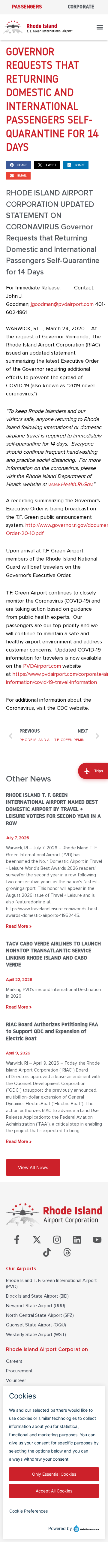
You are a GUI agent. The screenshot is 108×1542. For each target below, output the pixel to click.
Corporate (81, 7)
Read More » (19, 926)
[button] (100, 27)
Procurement (19, 1371)
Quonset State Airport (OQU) (36, 1325)
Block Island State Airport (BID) (37, 1296)
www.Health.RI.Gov (70, 484)
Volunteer (16, 1380)
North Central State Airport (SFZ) (40, 1315)
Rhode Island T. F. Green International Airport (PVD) (51, 1283)
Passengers (27, 7)
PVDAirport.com (42, 666)
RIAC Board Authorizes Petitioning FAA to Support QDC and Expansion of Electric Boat (52, 1032)
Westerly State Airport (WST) (36, 1335)
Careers (14, 1361)
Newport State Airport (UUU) (35, 1306)
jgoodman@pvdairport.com (62, 304)
